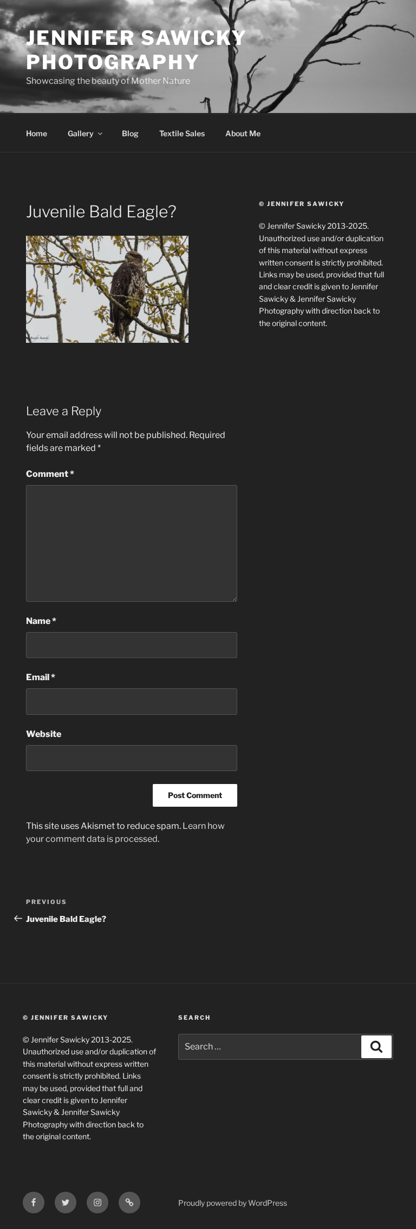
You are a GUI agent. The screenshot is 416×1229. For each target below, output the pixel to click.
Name (41, 621)
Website (43, 734)
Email (40, 677)
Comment (50, 474)
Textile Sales (182, 133)
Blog (130, 133)
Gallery (81, 133)
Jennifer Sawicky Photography (137, 50)
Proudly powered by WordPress (232, 1202)
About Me (243, 133)
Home (36, 133)
